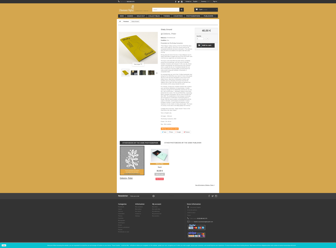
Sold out (141, 16)
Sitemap (137, 216)
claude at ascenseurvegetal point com (203, 221)
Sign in (215, 1)
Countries (178, 16)
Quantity (199, 36)
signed (130, 16)
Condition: (164, 40)
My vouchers (155, 216)
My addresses (156, 211)
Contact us (188, 1)
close (4, 245)
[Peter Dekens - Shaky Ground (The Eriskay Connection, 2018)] (125, 73)
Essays (120, 225)
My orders (155, 207)
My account (156, 204)
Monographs (121, 220)
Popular (120, 229)
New (122, 16)
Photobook (121, 207)
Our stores (138, 211)
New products (139, 207)
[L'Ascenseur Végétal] (134, 8)
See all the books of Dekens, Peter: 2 (204, 185)
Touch (160, 167)
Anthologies (121, 222)
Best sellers (138, 209)
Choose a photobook (123, 227)
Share (171, 132)
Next (157, 73)
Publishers (208, 16)
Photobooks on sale (123, 232)
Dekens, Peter (168, 34)
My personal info (156, 213)
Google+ (179, 132)
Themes (166, 16)
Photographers (193, 16)
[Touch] (159, 155)
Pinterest (187, 132)
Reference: (164, 37)
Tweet (164, 132)
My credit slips (156, 209)
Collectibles (154, 16)
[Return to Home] (120, 21)
